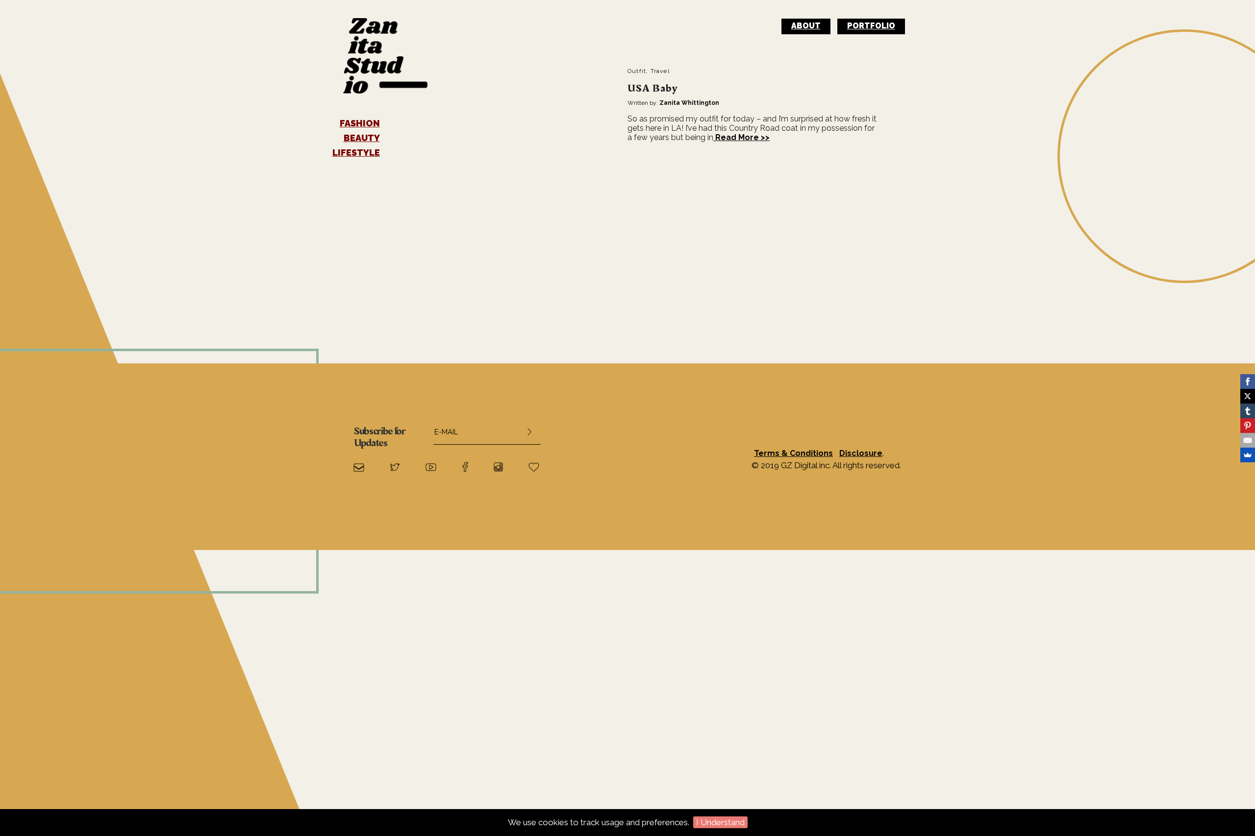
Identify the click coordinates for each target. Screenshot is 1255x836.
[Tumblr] (1247, 411)
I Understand (720, 822)
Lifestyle (356, 152)
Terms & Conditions (793, 453)
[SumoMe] (1247, 455)
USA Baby (653, 88)
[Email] (1247, 440)
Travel (660, 71)
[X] (1247, 396)
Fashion (360, 123)
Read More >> (741, 137)
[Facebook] (1247, 381)
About (806, 25)
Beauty (362, 138)
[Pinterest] (1247, 425)
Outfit (637, 71)
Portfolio (871, 25)
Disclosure (860, 453)
